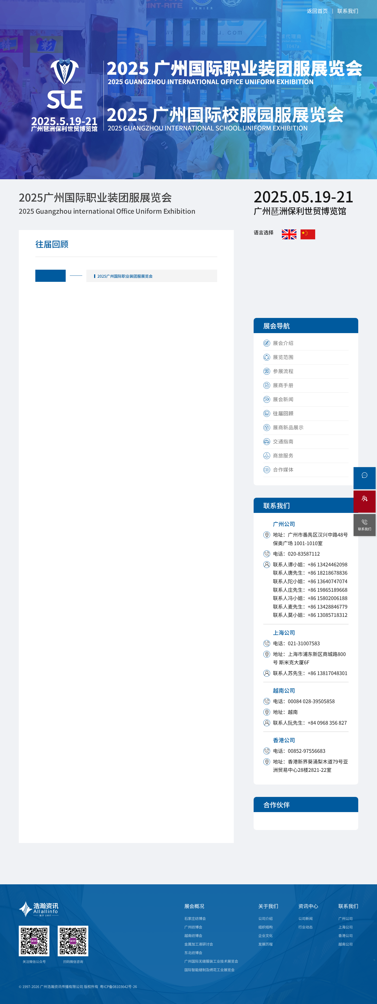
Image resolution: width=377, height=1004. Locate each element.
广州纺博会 (193, 927)
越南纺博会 (193, 935)
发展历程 (265, 944)
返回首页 (317, 10)
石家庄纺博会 (195, 918)
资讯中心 (308, 905)
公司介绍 (265, 918)
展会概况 (194, 905)
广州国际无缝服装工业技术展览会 (211, 961)
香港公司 (345, 935)
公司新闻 (305, 918)
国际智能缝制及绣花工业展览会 (209, 969)
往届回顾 (283, 413)
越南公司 (345, 944)
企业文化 (265, 935)
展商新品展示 (288, 427)
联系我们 (347, 10)
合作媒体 (283, 469)
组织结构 (265, 927)
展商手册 (283, 385)
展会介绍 (283, 342)
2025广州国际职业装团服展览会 (125, 276)
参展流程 (283, 370)
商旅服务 (283, 455)
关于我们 (268, 905)
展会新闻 (283, 399)
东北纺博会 (193, 952)
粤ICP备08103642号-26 (118, 986)
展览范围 (283, 356)
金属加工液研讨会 (198, 944)
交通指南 (283, 441)
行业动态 (305, 927)
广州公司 (345, 918)
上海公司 (345, 927)
